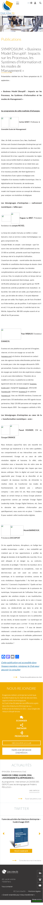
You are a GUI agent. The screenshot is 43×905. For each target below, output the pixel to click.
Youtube (40, 885)
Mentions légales (34, 891)
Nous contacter (7, 886)
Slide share (40, 879)
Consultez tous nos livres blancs (30, 860)
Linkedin (40, 873)
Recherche (40, 2)
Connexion (35, 2)
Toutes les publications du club (31, 677)
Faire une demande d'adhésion (21, 751)
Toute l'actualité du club (33, 799)
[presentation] (39, 833)
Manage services (37, 899)
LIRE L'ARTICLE (34, 790)
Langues (30, 2)
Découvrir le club (21, 743)
